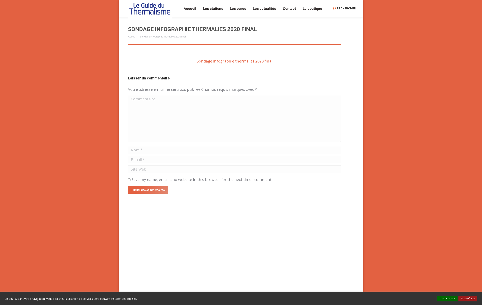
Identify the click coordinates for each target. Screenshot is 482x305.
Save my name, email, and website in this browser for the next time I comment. (201, 179)
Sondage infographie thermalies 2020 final (234, 61)
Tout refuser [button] (468, 298)
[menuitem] (190, 8)
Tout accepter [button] (447, 298)
